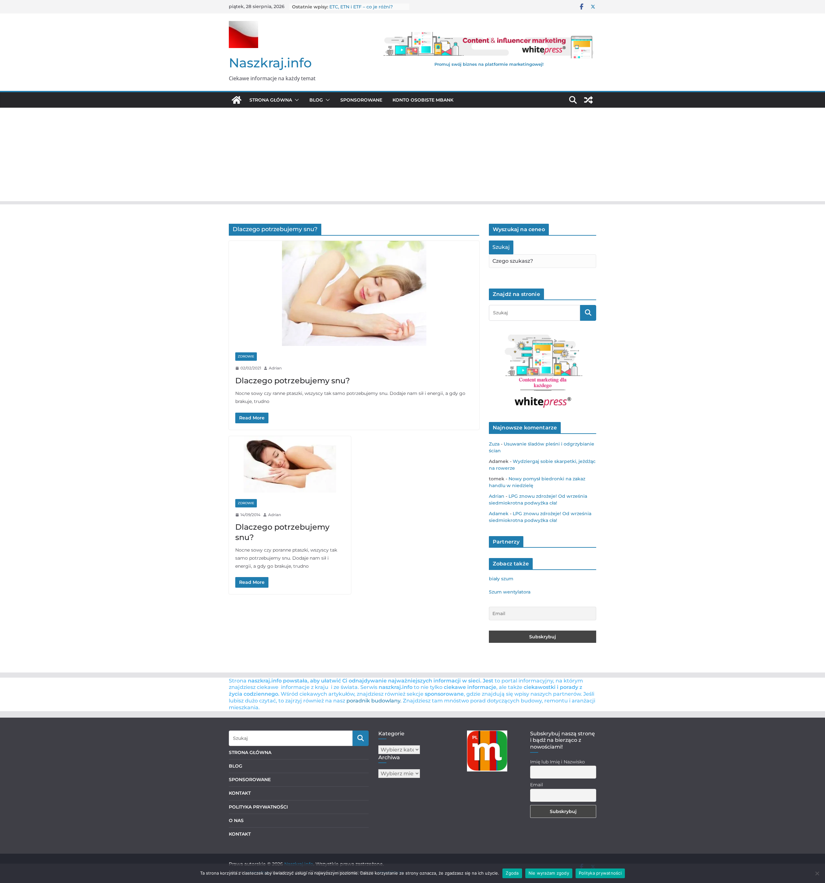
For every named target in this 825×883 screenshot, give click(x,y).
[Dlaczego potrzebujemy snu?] (354, 293)
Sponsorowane (361, 100)
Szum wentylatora (509, 592)
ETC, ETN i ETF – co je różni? (361, 7)
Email (536, 785)
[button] (295, 99)
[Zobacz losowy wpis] (588, 100)
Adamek (499, 513)
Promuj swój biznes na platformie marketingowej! (489, 64)
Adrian (275, 368)
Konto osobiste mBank (423, 100)
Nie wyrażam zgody (549, 873)
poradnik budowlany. (374, 701)
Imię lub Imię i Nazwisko (557, 762)
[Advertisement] (412, 156)
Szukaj (501, 247)
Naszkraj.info (270, 63)
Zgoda (512, 873)
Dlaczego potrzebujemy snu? (292, 380)
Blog (316, 100)
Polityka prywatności (600, 873)
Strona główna (270, 100)
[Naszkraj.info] (236, 100)
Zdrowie (246, 356)
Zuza (494, 444)
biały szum (501, 579)
